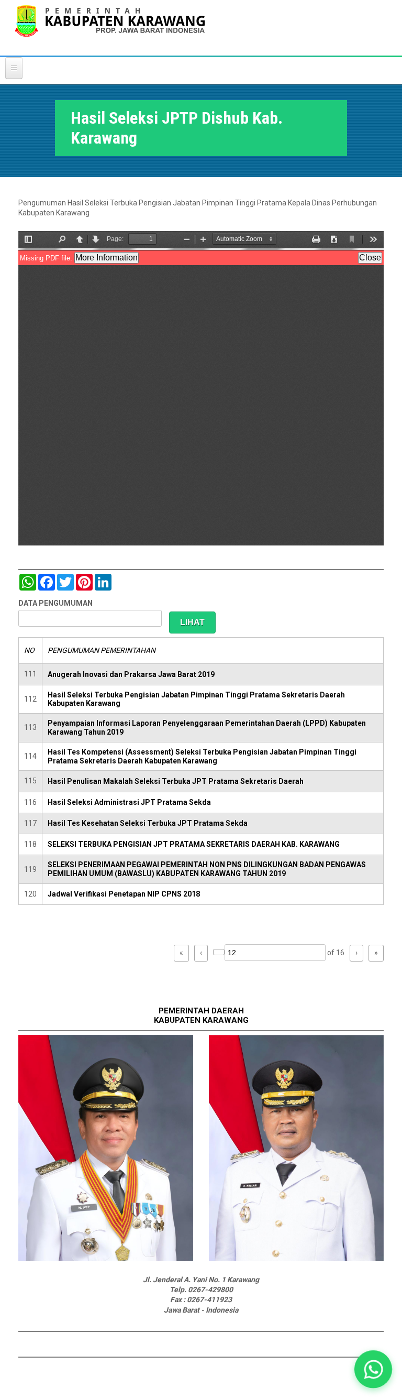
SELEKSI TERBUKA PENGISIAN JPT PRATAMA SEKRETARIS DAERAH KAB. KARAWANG (194, 844)
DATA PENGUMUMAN (55, 603)
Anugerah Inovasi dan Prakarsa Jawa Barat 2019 (131, 674)
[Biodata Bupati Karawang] (105, 1258)
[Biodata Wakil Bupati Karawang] (296, 1258)
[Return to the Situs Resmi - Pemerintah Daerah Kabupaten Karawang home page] (110, 27)
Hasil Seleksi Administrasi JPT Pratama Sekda (129, 802)
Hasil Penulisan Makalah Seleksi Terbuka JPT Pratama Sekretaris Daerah (176, 781)
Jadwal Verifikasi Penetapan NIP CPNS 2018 (124, 894)
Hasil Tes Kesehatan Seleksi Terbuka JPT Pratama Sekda (148, 823)
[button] (373, 1369)
